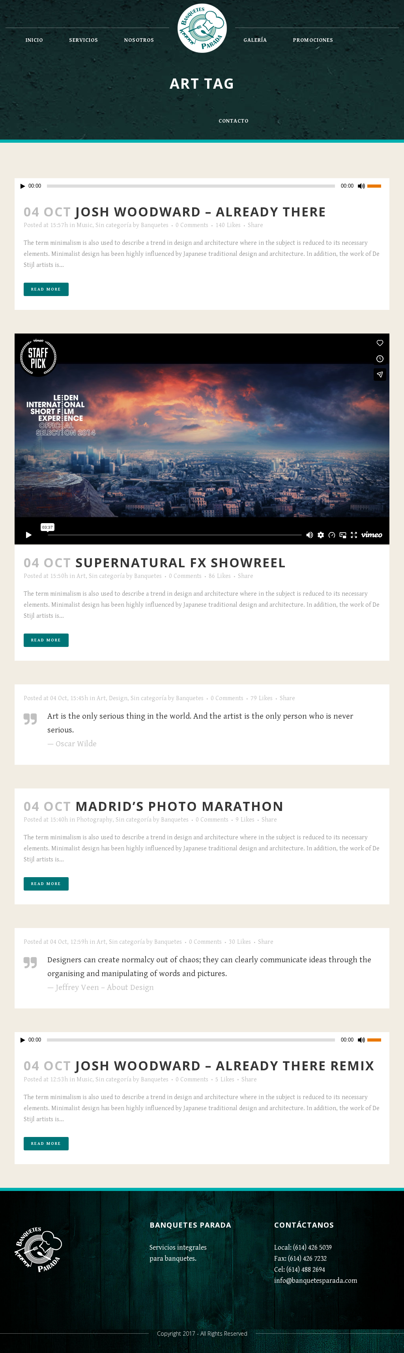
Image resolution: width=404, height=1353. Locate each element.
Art (81, 576)
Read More (46, 289)
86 (220, 576)
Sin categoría (113, 225)
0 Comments (192, 225)
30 (240, 942)
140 (228, 225)
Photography (94, 820)
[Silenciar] (361, 186)
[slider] (378, 185)
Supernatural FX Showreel (180, 562)
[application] (202, 186)
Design (118, 698)
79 (262, 698)
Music (84, 225)
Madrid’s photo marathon (179, 806)
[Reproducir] (23, 186)
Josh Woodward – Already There (200, 211)
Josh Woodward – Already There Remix (224, 1065)
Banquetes (154, 225)
